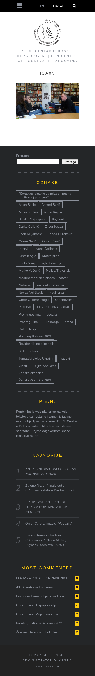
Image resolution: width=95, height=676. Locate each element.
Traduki (64, 358)
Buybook (58, 219)
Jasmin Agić (27, 256)
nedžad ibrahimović (51, 285)
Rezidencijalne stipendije (37, 343)
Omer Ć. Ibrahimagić (34, 300)
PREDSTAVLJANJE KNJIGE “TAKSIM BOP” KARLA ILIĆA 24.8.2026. (46, 507)
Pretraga (22, 155)
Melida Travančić (58, 270)
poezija (52, 314)
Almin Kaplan (28, 212)
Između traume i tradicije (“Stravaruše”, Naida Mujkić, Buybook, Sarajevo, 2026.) (45, 540)
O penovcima (64, 300)
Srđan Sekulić (29, 351)
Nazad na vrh (46, 666)
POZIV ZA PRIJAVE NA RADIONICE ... (44, 578)
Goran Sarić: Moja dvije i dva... (38, 614)
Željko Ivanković (44, 366)
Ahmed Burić (51, 204)
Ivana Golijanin (46, 248)
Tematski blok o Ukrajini (36, 358)
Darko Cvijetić (29, 226)
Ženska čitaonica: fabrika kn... (38, 632)
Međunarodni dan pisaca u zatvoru (44, 278)
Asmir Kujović (53, 212)
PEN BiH (25, 307)
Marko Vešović (29, 270)
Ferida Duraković (60, 234)
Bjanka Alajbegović (32, 219)
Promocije (51, 322)
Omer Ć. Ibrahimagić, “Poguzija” (48, 523)
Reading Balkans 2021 (35, 336)
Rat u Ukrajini (28, 329)
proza (69, 322)
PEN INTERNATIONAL (53, 307)
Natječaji (25, 285)
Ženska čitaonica (31, 373)
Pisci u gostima (30, 314)
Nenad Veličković (31, 292)
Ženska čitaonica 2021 (35, 380)
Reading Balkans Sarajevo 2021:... (41, 623)
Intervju (24, 248)
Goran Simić (51, 241)
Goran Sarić (27, 241)
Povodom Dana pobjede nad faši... (41, 596)
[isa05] (47, 117)
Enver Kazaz (54, 226)
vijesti (23, 366)
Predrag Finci (28, 322)
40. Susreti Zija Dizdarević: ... (37, 587)
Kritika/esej (27, 263)
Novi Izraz (56, 292)
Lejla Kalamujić (51, 263)
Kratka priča (50, 256)
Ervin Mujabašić (30, 234)
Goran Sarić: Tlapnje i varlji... (37, 605)
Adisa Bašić (27, 204)
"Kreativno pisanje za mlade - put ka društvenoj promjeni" (45, 195)
